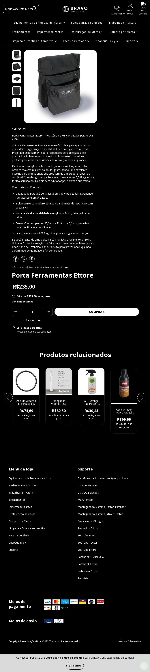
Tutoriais (83, 578)
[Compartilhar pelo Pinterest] (32, 260)
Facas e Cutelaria (75, 41)
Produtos (27, 267)
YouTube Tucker (87, 542)
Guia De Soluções (88, 492)
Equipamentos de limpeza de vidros (38, 22)
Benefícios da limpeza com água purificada (103, 478)
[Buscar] (34, 8)
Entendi (75, 665)
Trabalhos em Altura (122, 22)
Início (15, 267)
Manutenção (85, 499)
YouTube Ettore (87, 549)
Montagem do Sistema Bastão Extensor (101, 507)
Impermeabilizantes (50, 32)
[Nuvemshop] (129, 641)
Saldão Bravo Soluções (86, 22)
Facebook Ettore (88, 564)
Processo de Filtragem (91, 521)
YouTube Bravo (87, 535)
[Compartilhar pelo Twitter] (24, 260)
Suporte (130, 41)
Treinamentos (21, 32)
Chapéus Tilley (106, 41)
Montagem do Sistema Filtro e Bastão (100, 514)
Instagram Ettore (88, 571)
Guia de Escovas (87, 485)
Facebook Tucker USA (91, 557)
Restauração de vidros (85, 32)
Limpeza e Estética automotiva (33, 41)
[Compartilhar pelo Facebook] (16, 260)
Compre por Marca (123, 32)
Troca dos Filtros (88, 528)
